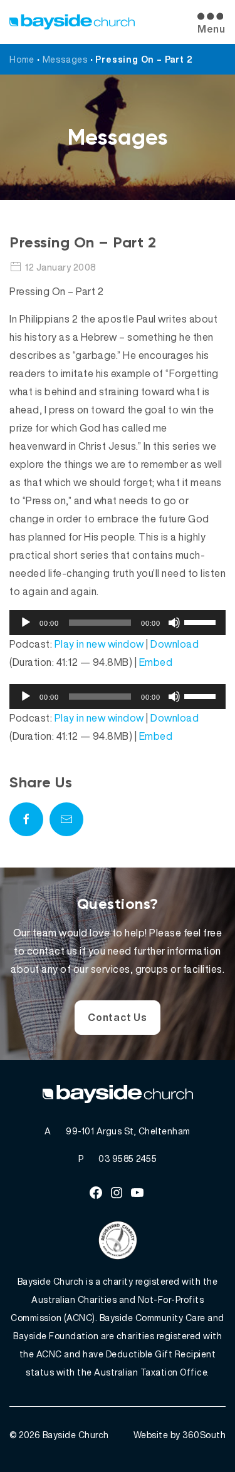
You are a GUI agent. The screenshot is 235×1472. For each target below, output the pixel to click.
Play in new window (99, 643)
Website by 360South (179, 1434)
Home (21, 59)
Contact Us (117, 1017)
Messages (65, 59)
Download (174, 643)
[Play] (25, 622)
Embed (156, 662)
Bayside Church (76, 1434)
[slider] (201, 621)
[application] (117, 622)
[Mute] (174, 622)
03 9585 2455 (127, 1158)
